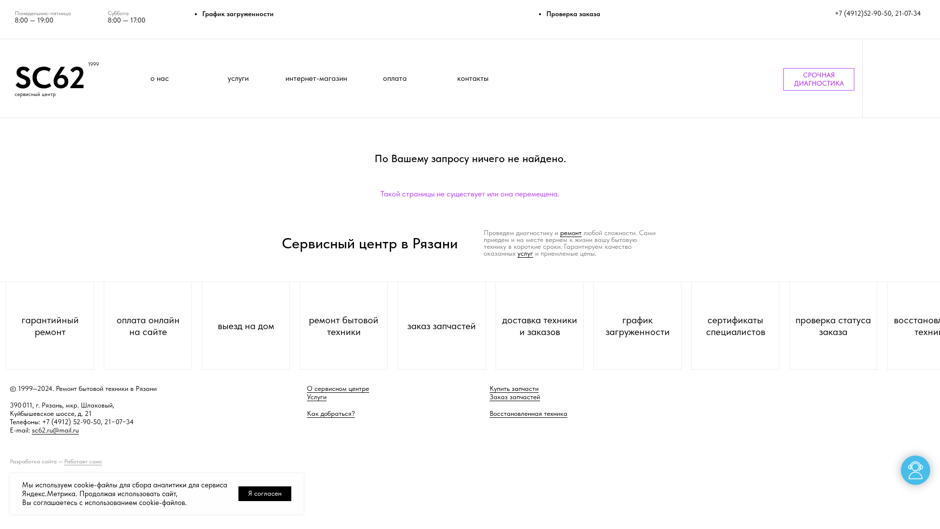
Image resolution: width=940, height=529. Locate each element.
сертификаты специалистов (735, 325)
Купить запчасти (514, 388)
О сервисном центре (338, 388)
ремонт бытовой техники (343, 325)
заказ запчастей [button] (441, 326)
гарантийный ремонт (50, 325)
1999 (93, 64)
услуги (238, 78)
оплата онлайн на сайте (148, 325)
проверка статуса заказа (833, 325)
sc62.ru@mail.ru (55, 430)
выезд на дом (246, 326)
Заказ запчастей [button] (515, 397)
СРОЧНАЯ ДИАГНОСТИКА (819, 79)
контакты (473, 78)
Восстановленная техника (528, 413)
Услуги (317, 397)
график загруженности (638, 325)
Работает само (83, 461)
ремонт (571, 233)
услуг (525, 253)
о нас (159, 78)
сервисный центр (35, 94)
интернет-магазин (316, 78)
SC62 (50, 77)
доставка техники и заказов (539, 325)
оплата (395, 78)
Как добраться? (331, 413)
